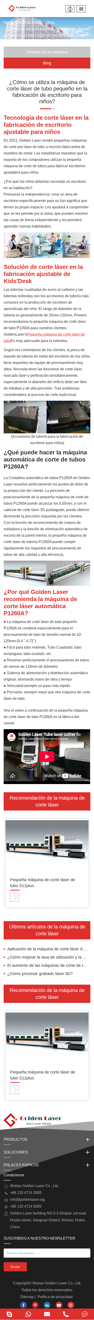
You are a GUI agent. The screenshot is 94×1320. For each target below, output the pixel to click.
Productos (15, 1139)
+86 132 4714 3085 (26, 1206)
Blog (51, 22)
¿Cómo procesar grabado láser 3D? (40, 973)
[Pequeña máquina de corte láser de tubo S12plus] (47, 844)
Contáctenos (14, 1175)
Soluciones (16, 1152)
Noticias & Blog (30, 22)
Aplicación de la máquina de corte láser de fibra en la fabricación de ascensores (48, 949)
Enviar (15, 1267)
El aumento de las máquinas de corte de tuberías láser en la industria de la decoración (48, 965)
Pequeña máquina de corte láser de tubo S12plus (42, 882)
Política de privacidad (55, 1297)
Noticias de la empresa (47, 52)
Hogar (9, 22)
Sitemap (27, 1297)
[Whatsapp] (28, 1314)
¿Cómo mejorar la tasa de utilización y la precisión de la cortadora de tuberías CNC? (48, 957)
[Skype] (9, 1314)
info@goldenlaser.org (27, 1199)
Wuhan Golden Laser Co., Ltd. (56, 1283)
